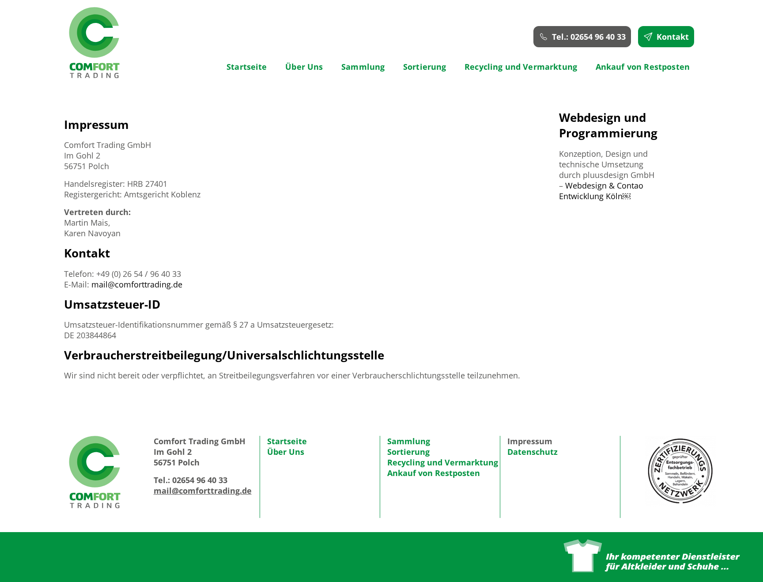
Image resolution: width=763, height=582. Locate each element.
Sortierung (424, 66)
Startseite (247, 66)
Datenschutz (532, 451)
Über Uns (304, 66)
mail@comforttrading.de (136, 284)
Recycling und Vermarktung (521, 66)
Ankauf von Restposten (643, 66)
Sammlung (363, 66)
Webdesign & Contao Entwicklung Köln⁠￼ (601, 190)
